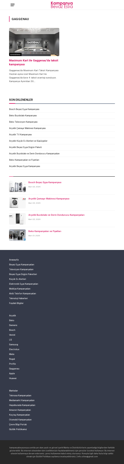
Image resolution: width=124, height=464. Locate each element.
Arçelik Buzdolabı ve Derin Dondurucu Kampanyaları (34, 153)
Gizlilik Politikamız (18, 429)
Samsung (13, 344)
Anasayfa (14, 260)
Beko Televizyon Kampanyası (23, 122)
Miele (11, 354)
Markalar (13, 390)
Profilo (12, 364)
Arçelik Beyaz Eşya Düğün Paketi (25, 147)
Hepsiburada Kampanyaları (22, 405)
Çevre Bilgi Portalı (18, 424)
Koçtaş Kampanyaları (19, 415)
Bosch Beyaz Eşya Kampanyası (24, 109)
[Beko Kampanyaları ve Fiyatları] (17, 235)
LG (10, 339)
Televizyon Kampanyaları (21, 269)
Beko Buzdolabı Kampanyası (23, 115)
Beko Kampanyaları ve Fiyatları (24, 160)
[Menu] (13, 5)
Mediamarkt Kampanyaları (21, 400)
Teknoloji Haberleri (18, 298)
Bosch (12, 330)
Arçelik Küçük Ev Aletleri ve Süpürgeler (28, 141)
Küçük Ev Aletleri (17, 279)
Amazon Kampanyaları (20, 410)
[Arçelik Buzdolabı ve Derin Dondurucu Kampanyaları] (17, 219)
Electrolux (14, 349)
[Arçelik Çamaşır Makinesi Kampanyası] (17, 202)
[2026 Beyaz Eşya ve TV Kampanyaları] (62, 5)
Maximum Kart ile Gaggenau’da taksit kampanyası (33, 62)
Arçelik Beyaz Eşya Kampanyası (24, 166)
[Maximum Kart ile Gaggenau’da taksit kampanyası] (34, 42)
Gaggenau (15, 54)
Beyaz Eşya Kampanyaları (21, 264)
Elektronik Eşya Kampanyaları (23, 284)
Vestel (12, 335)
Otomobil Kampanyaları (20, 419)
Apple (12, 373)
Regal (12, 359)
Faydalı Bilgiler (16, 303)
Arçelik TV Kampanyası (20, 134)
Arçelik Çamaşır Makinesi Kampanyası (27, 128)
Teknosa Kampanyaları (20, 395)
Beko (11, 320)
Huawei (12, 378)
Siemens (13, 325)
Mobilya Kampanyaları (19, 289)
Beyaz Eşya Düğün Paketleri (23, 274)
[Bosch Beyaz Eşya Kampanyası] (17, 186)
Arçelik (12, 315)
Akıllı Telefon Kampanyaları (22, 293)
